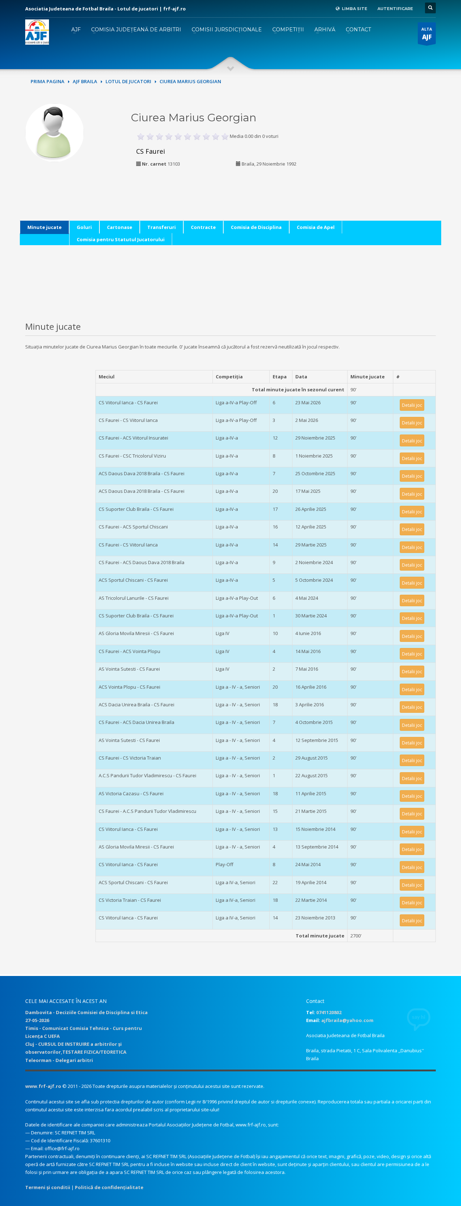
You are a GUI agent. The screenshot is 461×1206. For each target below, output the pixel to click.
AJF (76, 29)
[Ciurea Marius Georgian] (54, 132)
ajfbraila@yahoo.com (347, 1020)
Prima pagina (47, 81)
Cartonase (119, 227)
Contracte (203, 227)
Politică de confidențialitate (109, 1187)
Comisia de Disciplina (256, 227)
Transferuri (161, 227)
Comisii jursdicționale (227, 29)
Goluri (84, 227)
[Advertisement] (386, 148)
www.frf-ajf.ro (43, 1086)
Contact (358, 29)
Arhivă (324, 29)
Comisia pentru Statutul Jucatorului (121, 239)
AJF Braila (85, 81)
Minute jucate (44, 227)
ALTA (426, 33)
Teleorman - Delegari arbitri (59, 1060)
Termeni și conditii (47, 1187)
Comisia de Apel (316, 227)
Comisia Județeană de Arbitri (136, 29)
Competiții (288, 29)
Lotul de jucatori (128, 81)
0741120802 (328, 1012)
